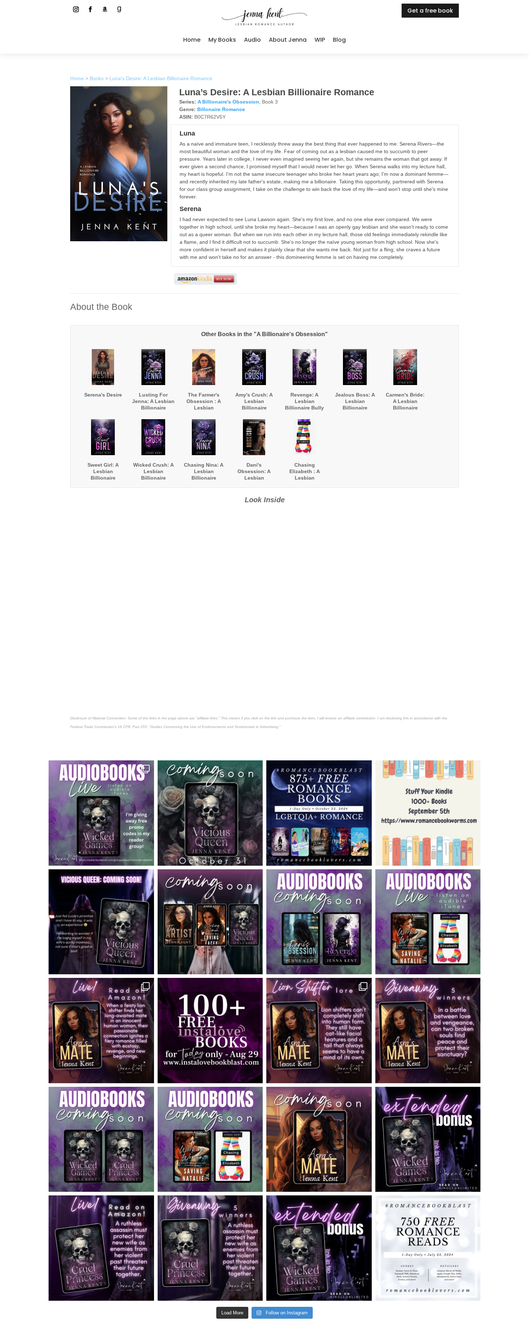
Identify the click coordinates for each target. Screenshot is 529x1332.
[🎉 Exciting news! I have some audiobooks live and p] (101, 813)
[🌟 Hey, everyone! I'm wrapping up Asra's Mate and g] (101, 1139)
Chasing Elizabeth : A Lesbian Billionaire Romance (304, 478)
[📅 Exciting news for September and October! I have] (210, 922)
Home (191, 40)
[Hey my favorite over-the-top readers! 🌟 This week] (210, 1248)
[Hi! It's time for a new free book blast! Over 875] (319, 813)
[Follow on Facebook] (90, 9)
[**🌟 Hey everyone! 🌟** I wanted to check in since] (319, 1139)
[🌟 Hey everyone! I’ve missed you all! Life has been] (210, 813)
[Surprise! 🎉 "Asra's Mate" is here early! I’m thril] (101, 1030)
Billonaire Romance (221, 109)
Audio (252, 40)
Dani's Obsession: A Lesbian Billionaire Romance (254, 478)
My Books (222, 40)
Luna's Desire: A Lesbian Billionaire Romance (160, 78)
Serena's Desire (103, 395)
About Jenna (288, 40)
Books (97, 78)
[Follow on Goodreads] (119, 9)
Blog (339, 40)
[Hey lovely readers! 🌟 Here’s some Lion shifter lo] (319, 1030)
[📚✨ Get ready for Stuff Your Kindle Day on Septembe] (428, 813)
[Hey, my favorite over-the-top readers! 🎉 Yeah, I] (319, 1248)
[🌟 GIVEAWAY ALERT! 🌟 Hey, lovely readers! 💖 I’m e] (428, 1030)
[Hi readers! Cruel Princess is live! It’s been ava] (101, 1248)
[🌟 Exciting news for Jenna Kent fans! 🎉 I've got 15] (210, 1139)
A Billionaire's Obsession (228, 102)
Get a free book (430, 10)
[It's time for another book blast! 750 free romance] (428, 1248)
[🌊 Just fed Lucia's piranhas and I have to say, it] (101, 922)
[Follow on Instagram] (76, 9)
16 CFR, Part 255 (132, 727)
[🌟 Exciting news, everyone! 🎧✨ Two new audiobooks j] (428, 922)
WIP (320, 40)
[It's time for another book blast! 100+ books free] (210, 1030)
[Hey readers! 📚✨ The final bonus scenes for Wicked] (428, 1139)
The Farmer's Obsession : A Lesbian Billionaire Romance (203, 408)
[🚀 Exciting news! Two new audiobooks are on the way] (319, 922)
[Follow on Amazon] (104, 9)
